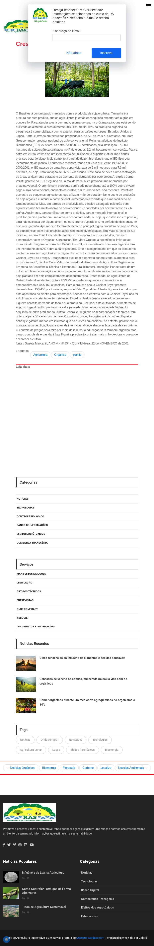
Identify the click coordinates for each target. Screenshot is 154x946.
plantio (77, 354)
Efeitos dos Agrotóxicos (97, 907)
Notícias (22, 498)
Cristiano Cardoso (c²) (90, 937)
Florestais (69, 767)
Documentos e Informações (36, 626)
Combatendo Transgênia (97, 899)
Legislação (24, 582)
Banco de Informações (32, 525)
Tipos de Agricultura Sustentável (44, 907)
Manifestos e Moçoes (31, 573)
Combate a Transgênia (32, 542)
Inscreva (106, 53)
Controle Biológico (30, 516)
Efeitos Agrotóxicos (82, 749)
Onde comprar (50, 739)
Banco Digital (90, 890)
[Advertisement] (78, 406)
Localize (105, 767)
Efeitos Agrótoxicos (31, 533)
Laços (56, 749)
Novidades (75, 739)
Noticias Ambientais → (133, 767)
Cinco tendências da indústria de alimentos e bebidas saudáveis (82, 658)
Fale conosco (90, 916)
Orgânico (60, 354)
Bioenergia (111, 749)
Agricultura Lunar (31, 749)
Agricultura (40, 354)
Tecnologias (25, 507)
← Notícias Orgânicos (20, 767)
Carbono (88, 767)
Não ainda (74, 53)
